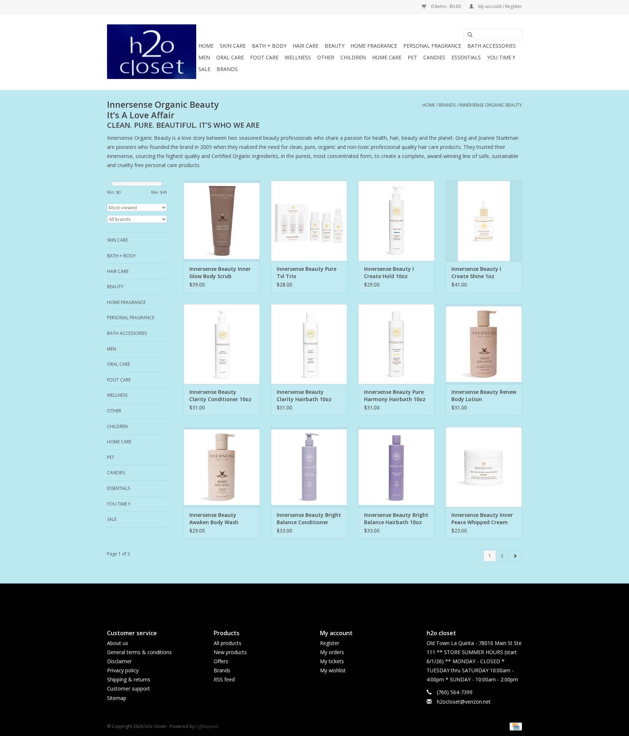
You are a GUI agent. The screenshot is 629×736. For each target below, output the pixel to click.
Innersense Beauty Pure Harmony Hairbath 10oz (395, 395)
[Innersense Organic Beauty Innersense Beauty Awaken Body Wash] (221, 467)
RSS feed (224, 679)
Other (325, 57)
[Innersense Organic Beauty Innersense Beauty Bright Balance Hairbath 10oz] (396, 467)
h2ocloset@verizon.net (464, 701)
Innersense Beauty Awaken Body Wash (213, 518)
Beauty (334, 45)
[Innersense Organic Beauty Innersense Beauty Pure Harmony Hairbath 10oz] (396, 344)
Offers (221, 661)
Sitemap (116, 698)
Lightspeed (206, 726)
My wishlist (333, 670)
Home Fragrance (374, 45)
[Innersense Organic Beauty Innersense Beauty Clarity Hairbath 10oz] (309, 344)
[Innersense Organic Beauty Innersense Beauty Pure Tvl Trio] (309, 221)
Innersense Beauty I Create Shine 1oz (476, 272)
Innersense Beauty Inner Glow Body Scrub (220, 272)
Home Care (386, 57)
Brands (227, 69)
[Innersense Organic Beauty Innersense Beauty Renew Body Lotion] (484, 344)
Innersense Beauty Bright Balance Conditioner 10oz (309, 518)
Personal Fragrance (432, 45)
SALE (204, 69)
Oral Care (230, 57)
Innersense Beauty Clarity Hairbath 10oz (304, 395)
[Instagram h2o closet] (321, 600)
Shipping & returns (128, 679)
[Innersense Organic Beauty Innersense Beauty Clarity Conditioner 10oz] (221, 344)
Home (206, 45)
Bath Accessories (491, 45)
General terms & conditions (139, 652)
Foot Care (264, 57)
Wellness (298, 57)
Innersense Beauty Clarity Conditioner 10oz (220, 395)
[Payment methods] (514, 726)
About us (117, 643)
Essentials (466, 57)
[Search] (467, 35)
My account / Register (499, 6)
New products (230, 652)
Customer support (128, 688)
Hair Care (306, 45)
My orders (332, 652)
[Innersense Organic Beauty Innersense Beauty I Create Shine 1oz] (484, 221)
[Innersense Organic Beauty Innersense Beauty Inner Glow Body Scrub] (221, 221)
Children (353, 57)
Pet (412, 57)
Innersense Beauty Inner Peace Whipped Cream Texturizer (482, 518)
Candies (434, 57)
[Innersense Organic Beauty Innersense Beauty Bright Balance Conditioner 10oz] (309, 467)
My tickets (332, 661)
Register (329, 643)
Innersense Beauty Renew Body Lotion (483, 395)
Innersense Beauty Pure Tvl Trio (306, 272)
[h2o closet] (151, 51)
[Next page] (515, 555)
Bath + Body (269, 45)
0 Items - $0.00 (446, 6)
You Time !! (501, 57)
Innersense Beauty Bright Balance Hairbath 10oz (396, 518)
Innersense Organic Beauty (490, 105)
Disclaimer (119, 661)
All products (227, 643)
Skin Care (233, 45)
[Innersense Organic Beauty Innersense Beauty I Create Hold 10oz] (396, 221)
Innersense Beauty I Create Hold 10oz (389, 272)
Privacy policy (123, 670)
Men (204, 57)
